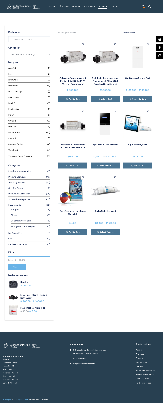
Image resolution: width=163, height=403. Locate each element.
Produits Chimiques (17, 177)
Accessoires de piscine (19, 199)
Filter (15, 267)
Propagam (7, 399)
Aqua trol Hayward (137, 144)
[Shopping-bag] (159, 39)
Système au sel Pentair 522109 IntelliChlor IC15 (73, 146)
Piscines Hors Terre (17, 244)
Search (11, 39)
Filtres (14, 215)
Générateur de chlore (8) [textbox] (28, 54)
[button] (83, 44)
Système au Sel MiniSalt (137, 78)
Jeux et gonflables (16, 182)
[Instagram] (159, 55)
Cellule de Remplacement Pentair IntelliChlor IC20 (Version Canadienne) (72, 81)
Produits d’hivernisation (19, 193)
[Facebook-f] (159, 47)
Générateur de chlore (21, 220)
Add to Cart (74, 99)
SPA (10, 238)
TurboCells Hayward (105, 211)
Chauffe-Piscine (15, 188)
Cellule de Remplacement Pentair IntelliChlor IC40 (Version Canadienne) (105, 81)
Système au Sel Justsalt (105, 144)
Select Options (139, 99)
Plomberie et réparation (19, 171)
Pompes (15, 209)
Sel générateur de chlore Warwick (73, 213)
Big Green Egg (15, 233)
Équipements (14, 205)
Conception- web (21, 399)
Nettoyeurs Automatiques (23, 226)
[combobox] (29, 55)
